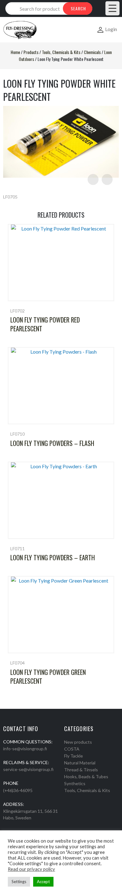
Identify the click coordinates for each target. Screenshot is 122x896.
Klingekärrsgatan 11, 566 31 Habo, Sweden (30, 814)
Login (111, 29)
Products (30, 52)
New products (78, 742)
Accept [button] (43, 881)
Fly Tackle (73, 755)
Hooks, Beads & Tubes (86, 776)
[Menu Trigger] (112, 8)
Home (15, 52)
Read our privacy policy (31, 869)
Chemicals (92, 52)
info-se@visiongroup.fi (25, 748)
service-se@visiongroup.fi (28, 769)
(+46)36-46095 (18, 790)
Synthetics (74, 783)
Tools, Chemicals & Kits (61, 52)
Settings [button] (19, 881)
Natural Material (79, 762)
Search (78, 8)
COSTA (71, 749)
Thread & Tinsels (81, 769)
